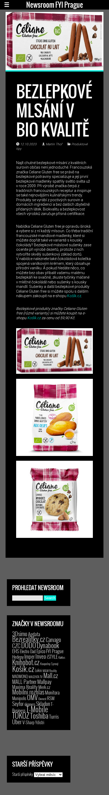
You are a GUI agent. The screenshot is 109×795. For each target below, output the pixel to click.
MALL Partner (24, 682)
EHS (15, 651)
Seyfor (18, 704)
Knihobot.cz (25, 662)
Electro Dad (28, 651)
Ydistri (39, 722)
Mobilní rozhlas (28, 691)
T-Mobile (37, 708)
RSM (50, 698)
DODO (28, 645)
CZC (16, 645)
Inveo (40, 656)
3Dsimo (19, 633)
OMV (32, 697)
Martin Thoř (54, 144)
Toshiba (39, 715)
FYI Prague (54, 651)
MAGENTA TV (36, 676)
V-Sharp (28, 722)
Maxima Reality (25, 686)
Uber (17, 721)
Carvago (53, 639)
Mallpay (44, 682)
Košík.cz (74, 296)
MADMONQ (20, 676)
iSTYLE (52, 656)
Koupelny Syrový (49, 663)
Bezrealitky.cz (28, 639)
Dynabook (48, 645)
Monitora (52, 692)
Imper (29, 656)
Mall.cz (50, 675)
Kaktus (61, 657)
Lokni (38, 670)
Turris (54, 716)
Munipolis (19, 698)
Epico (41, 651)
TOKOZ (20, 715)
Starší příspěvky (22, 774)
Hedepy (18, 656)
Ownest (42, 698)
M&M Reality (50, 670)
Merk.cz (44, 687)
